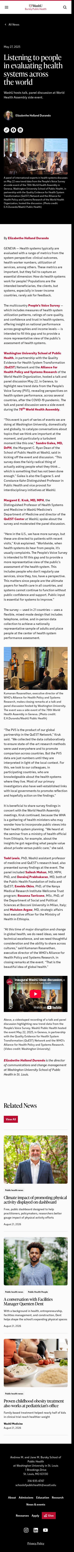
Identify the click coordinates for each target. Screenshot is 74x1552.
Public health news (14, 1190)
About (12, 1497)
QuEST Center (14, 518)
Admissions (26, 1497)
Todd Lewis (12, 858)
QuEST (10, 367)
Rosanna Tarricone (31, 895)
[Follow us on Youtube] (45, 1530)
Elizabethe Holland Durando (28, 238)
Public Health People (38, 1291)
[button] (65, 7)
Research (58, 1497)
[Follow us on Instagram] (26, 1530)
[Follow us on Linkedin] (36, 1530)
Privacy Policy (35, 1543)
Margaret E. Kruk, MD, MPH (24, 500)
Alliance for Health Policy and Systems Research (30, 369)
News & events (35, 1504)
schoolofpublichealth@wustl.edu (35, 1485)
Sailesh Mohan (35, 872)
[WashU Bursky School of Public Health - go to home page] (36, 7)
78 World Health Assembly (39, 409)
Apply (35, 1515)
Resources (22, 1515)
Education (42, 1497)
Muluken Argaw (21, 909)
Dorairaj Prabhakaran (32, 876)
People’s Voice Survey (44, 305)
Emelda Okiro (24, 886)
